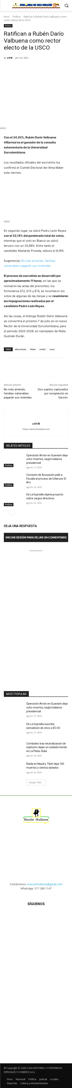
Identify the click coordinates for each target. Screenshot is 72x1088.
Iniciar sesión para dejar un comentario (36, 537)
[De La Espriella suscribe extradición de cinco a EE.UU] (13, 729)
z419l (9, 57)
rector (42, 349)
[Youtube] (55, 915)
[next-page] (12, 512)
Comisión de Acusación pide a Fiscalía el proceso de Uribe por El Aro (46, 478)
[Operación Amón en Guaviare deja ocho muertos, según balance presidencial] (13, 460)
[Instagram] (26, 915)
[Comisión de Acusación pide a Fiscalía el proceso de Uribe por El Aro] (13, 480)
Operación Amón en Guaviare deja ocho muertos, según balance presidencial (47, 459)
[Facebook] (20, 68)
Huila (33, 349)
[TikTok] (36, 915)
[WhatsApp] (37, 68)
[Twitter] (28, 68)
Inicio (7, 16)
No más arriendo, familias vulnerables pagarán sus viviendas (18, 393)
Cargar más (35, 782)
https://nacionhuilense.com (36, 429)
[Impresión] (55, 68)
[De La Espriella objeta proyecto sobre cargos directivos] (13, 499)
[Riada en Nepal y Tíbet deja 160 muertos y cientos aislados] (13, 769)
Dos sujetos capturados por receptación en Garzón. (53, 393)
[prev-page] (6, 512)
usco (52, 349)
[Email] (46, 68)
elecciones (20, 349)
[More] (64, 68)
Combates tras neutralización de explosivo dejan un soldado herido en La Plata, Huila (46, 747)
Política (17, 16)
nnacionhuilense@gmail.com (44, 884)
